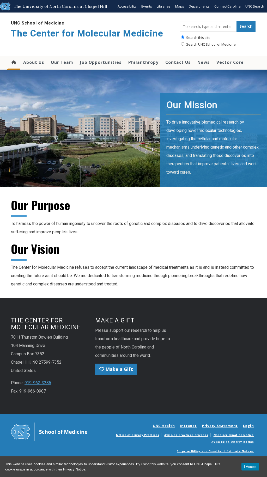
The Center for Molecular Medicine (87, 33)
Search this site (197, 37)
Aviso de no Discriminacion (232, 442)
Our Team (62, 62)
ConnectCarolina (227, 6)
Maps (179, 6)
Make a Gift (118, 369)
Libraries (164, 6)
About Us (33, 62)
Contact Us (178, 62)
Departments (199, 6)
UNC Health (164, 425)
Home (13, 63)
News (203, 62)
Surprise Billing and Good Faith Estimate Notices (215, 451)
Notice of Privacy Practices (137, 435)
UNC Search (254, 6)
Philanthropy (143, 62)
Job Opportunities (101, 62)
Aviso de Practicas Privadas (186, 435)
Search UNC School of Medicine (210, 44)
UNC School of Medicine (37, 23)
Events (146, 6)
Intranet (188, 425)
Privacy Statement (220, 425)
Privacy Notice (74, 469)
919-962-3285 (38, 382)
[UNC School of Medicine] (49, 431)
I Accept (250, 467)
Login (248, 425)
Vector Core (230, 62)
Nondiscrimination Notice (234, 435)
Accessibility (127, 6)
